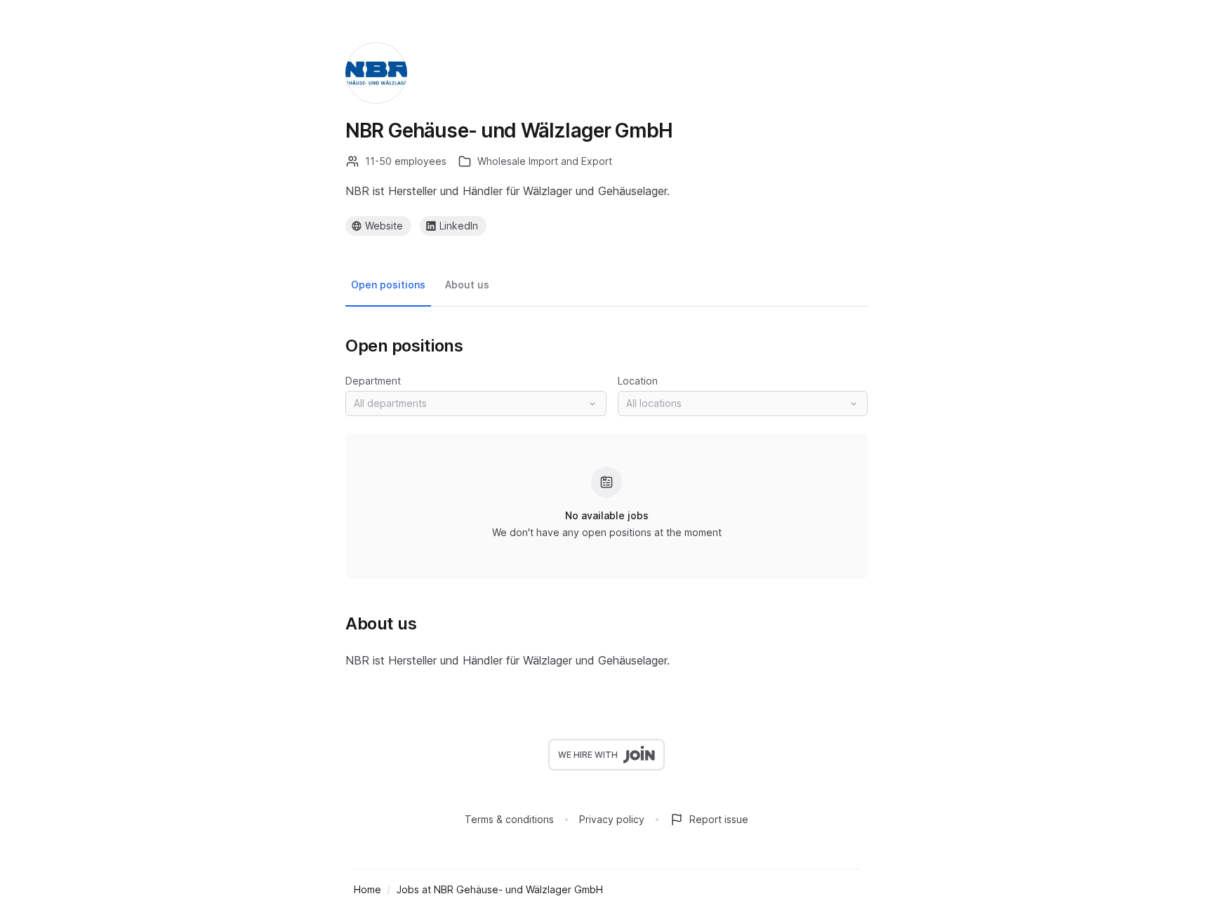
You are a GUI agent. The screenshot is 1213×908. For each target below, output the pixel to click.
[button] (475, 403)
